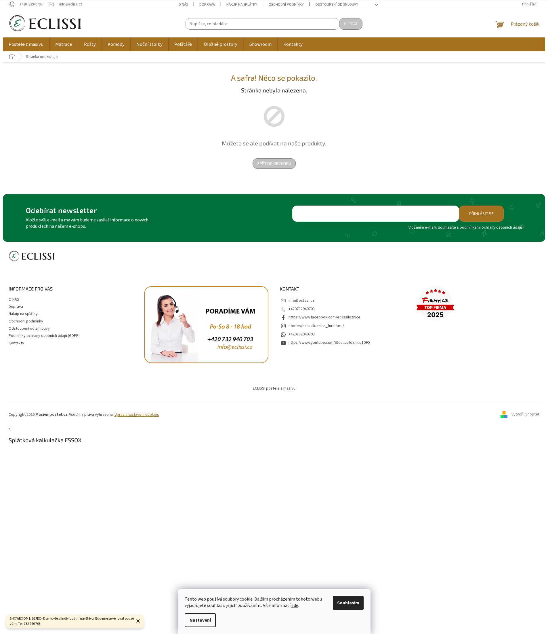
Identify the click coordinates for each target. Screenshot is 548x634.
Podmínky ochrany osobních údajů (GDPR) (44, 336)
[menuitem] (26, 44)
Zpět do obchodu (274, 163)
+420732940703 (302, 309)
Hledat (351, 23)
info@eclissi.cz (301, 300)
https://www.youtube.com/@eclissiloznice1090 (329, 343)
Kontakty (16, 343)
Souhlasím (348, 603)
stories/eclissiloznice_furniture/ (316, 326)
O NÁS (183, 4)
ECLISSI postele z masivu (274, 388)
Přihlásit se (481, 213)
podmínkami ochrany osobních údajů (491, 227)
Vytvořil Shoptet (525, 414)
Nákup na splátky (241, 4)
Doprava (207, 4)
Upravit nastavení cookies (136, 414)
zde (294, 605)
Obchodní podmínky (286, 4)
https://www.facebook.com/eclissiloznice (324, 317)
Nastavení (200, 620)
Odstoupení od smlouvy (336, 4)
